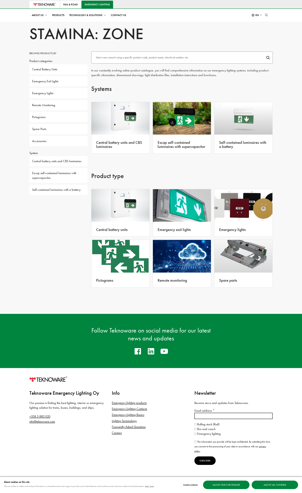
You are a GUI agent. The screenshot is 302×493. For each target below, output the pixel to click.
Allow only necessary (226, 484)
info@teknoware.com (42, 421)
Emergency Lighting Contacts (129, 409)
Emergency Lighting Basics (128, 415)
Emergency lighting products (129, 403)
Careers (117, 433)
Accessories (39, 141)
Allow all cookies (275, 484)
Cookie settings (190, 485)
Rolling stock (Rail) (207, 424)
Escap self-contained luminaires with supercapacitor (54, 175)
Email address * (204, 410)
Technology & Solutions (85, 15)
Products (58, 15)
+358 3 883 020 (39, 416)
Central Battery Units (44, 69)
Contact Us (118, 15)
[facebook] (138, 351)
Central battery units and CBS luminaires (56, 161)
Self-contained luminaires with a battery (56, 190)
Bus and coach (205, 429)
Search (268, 57)
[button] (266, 15)
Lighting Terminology (124, 421)
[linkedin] (151, 351)
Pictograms (38, 117)
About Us (38, 15)
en (257, 15)
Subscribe (205, 460)
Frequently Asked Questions (129, 427)
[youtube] (164, 351)
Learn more (149, 486)
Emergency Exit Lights (45, 81)
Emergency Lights (42, 93)
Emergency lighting (208, 434)
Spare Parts (39, 129)
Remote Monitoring (43, 105)
